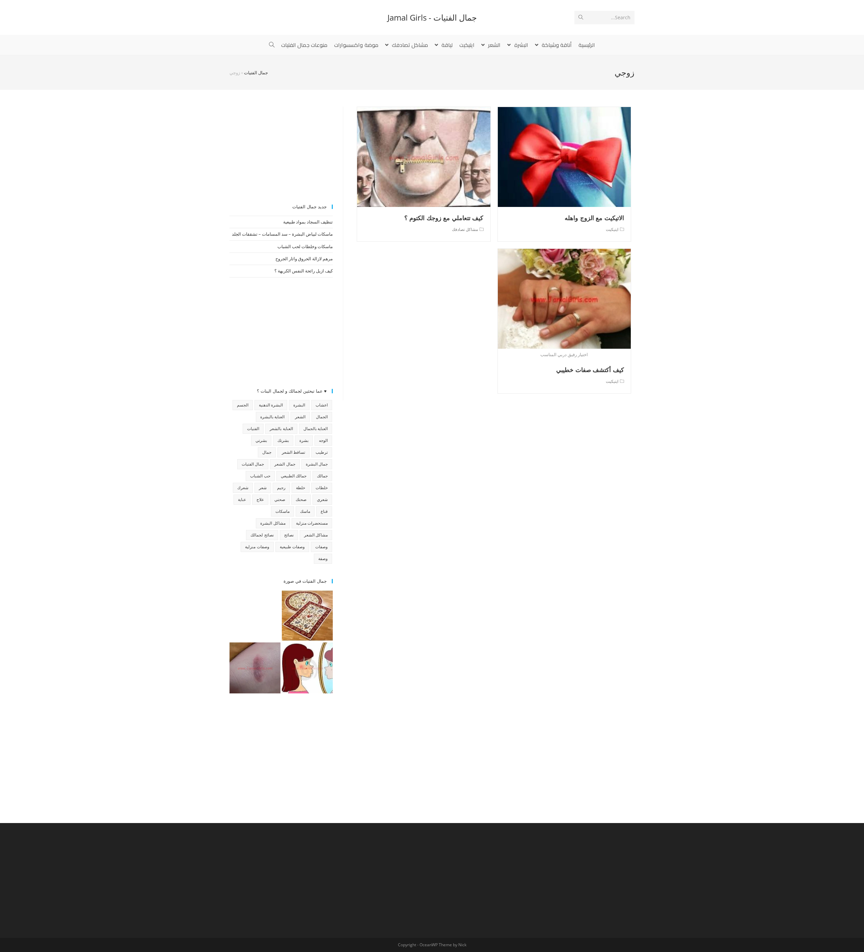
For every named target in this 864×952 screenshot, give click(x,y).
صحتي (279, 499)
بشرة (303, 440)
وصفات (321, 547)
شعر (263, 488)
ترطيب (322, 452)
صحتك (301, 499)
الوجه (323, 440)
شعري (322, 499)
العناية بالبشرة (272, 417)
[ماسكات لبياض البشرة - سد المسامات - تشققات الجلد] (255, 615)
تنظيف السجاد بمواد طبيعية (308, 222)
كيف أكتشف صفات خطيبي (590, 370)
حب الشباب (260, 476)
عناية (242, 499)
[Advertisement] (281, 149)
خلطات (322, 488)
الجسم (242, 405)
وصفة (323, 558)
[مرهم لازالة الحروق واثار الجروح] (255, 667)
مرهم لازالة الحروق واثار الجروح (304, 259)
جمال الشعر (284, 464)
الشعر (300, 417)
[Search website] (272, 45)
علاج (260, 499)
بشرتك (283, 440)
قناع (324, 511)
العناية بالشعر (281, 428)
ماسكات (282, 511)
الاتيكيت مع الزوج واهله (594, 218)
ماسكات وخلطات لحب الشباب (305, 246)
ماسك (305, 511)
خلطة (300, 488)
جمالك (322, 476)
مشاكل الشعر (316, 535)
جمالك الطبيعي (293, 476)
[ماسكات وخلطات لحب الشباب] (307, 667)
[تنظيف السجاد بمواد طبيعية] (307, 615)
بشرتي (261, 440)
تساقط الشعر (293, 452)
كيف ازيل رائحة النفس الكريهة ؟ (303, 271)
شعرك (242, 488)
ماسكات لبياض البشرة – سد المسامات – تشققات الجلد (282, 234)
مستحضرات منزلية (312, 523)
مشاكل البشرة (272, 523)
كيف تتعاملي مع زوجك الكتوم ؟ (444, 218)
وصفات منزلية (257, 547)
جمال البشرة (317, 464)
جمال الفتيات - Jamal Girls (432, 17)
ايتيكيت (612, 229)
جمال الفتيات (256, 73)
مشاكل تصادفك (465, 229)
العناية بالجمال (315, 428)
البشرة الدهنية (271, 405)
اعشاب (322, 405)
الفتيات (253, 428)
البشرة (299, 405)
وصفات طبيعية (292, 547)
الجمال (322, 417)
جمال (266, 452)
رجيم (281, 488)
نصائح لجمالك (261, 535)
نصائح (289, 535)
